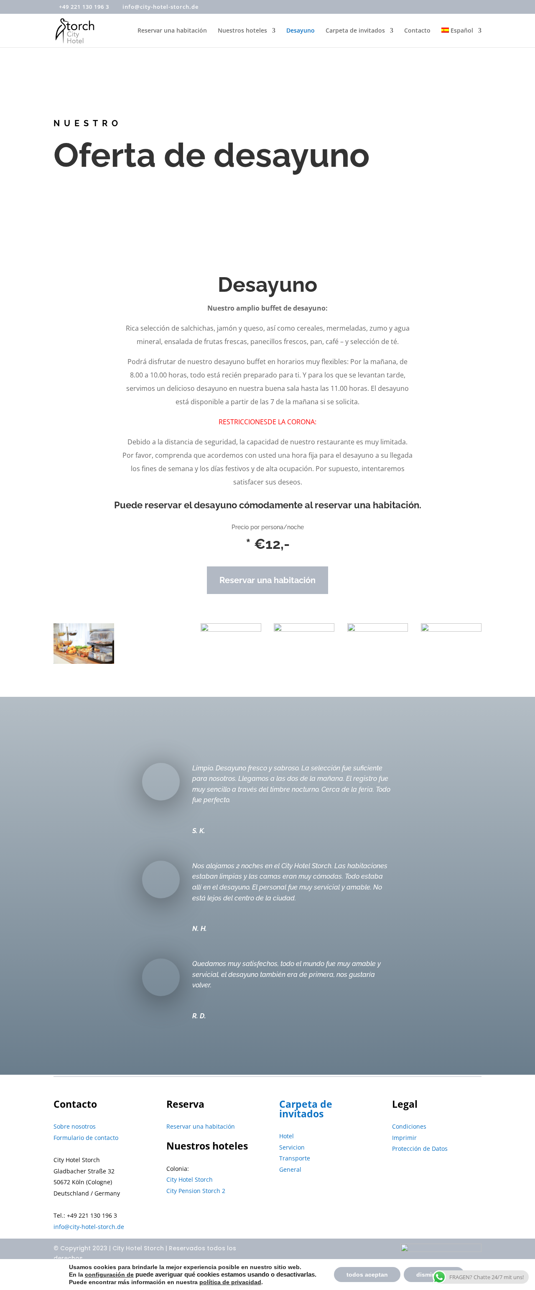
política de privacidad (230, 1282)
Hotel (286, 1136)
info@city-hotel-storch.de (89, 1227)
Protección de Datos (420, 1148)
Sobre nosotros (75, 1126)
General (290, 1169)
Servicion (292, 1147)
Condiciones (409, 1126)
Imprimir (404, 1138)
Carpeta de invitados (355, 31)
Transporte (294, 1158)
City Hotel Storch (189, 1179)
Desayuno (300, 31)
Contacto (417, 31)
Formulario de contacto (86, 1138)
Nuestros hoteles (242, 31)
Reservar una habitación (172, 31)
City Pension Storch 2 (195, 1191)
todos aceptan (367, 1274)
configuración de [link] (109, 1274)
